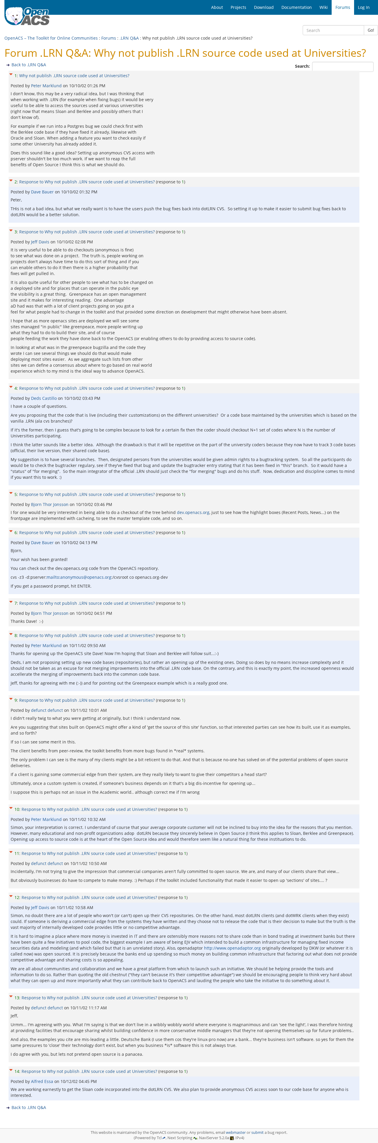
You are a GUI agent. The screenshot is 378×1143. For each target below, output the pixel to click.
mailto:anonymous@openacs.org (79, 577)
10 (16, 809)
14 (16, 1071)
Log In (364, 7)
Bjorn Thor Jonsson (50, 504)
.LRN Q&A (129, 38)
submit (257, 1132)
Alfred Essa (42, 1081)
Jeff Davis (40, 242)
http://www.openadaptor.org (232, 948)
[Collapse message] (11, 73)
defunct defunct (47, 710)
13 (16, 997)
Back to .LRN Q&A (29, 64)
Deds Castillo (44, 398)
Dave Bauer (43, 192)
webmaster (236, 1132)
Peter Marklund (47, 85)
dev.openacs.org (193, 512)
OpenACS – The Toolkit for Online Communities (51, 38)
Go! (371, 30)
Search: (303, 66)
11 (16, 853)
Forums (108, 38)
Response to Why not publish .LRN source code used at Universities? (87, 182)
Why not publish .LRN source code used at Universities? (74, 75)
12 (16, 897)
